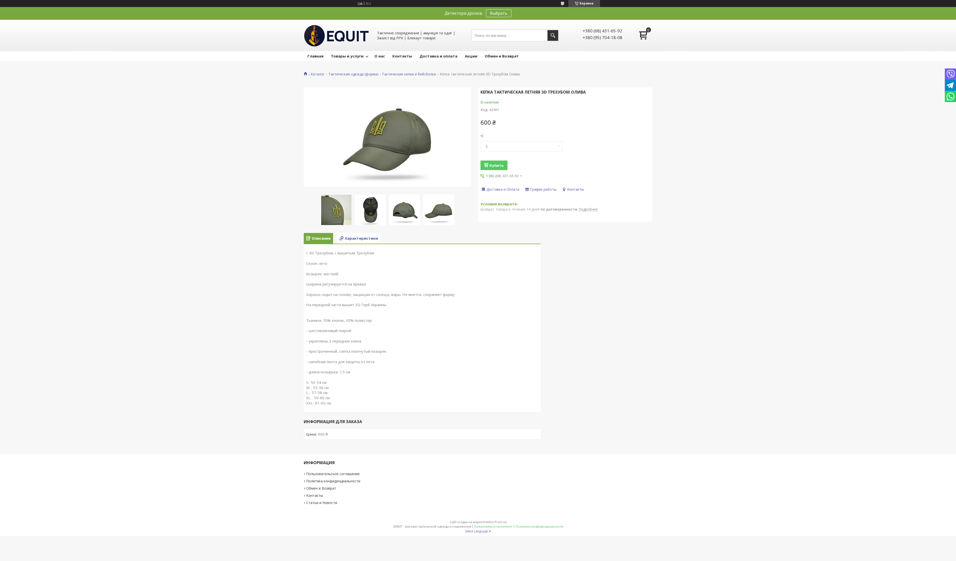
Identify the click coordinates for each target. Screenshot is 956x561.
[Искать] (552, 35)
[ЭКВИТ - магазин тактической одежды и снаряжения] (336, 35)
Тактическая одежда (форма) (353, 74)
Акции (471, 56)
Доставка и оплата (438, 56)
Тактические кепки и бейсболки (409, 74)
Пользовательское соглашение (333, 473)
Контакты (402, 56)
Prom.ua (501, 522)
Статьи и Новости (321, 502)
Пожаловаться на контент (493, 526)
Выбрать (498, 13)
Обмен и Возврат (502, 56)
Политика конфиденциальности (333, 481)
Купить (496, 165)
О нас (379, 56)
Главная (315, 56)
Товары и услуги (347, 56)
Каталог (318, 74)
